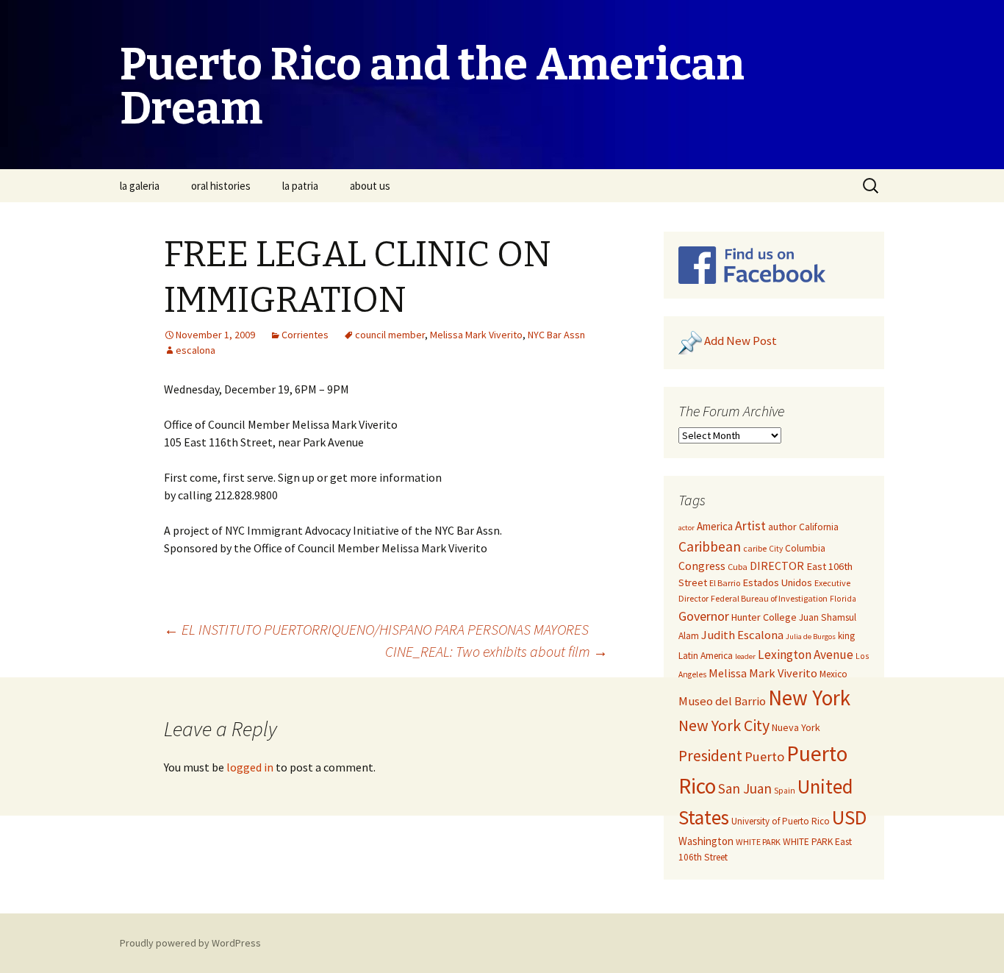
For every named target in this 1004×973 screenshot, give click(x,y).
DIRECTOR (777, 565)
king (846, 636)
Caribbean (709, 546)
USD (849, 817)
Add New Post (740, 341)
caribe (755, 548)
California (819, 527)
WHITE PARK (758, 841)
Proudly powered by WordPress (190, 942)
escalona (195, 350)
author (782, 526)
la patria (300, 186)
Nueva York (796, 727)
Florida (843, 599)
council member (390, 334)
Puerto (764, 756)
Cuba (737, 566)
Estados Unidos (777, 582)
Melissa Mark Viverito (476, 334)
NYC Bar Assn (556, 334)
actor (686, 527)
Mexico (833, 674)
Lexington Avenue (805, 654)
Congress (701, 565)
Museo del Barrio (722, 701)
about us (370, 186)
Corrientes (305, 334)
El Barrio (724, 582)
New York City (724, 725)
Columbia (805, 548)
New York (809, 697)
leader (745, 656)
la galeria (139, 186)
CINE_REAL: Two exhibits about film (496, 651)
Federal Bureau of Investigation (769, 598)
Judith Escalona (742, 635)
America (715, 526)
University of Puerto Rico (780, 821)
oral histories (221, 186)
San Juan (745, 788)
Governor (703, 615)
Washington (706, 841)
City (776, 548)
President (710, 756)
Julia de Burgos (811, 636)
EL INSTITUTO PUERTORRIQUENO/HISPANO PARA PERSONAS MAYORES (376, 629)
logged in (249, 767)
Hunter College (764, 617)
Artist (750, 526)
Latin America (705, 655)
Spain (784, 790)
